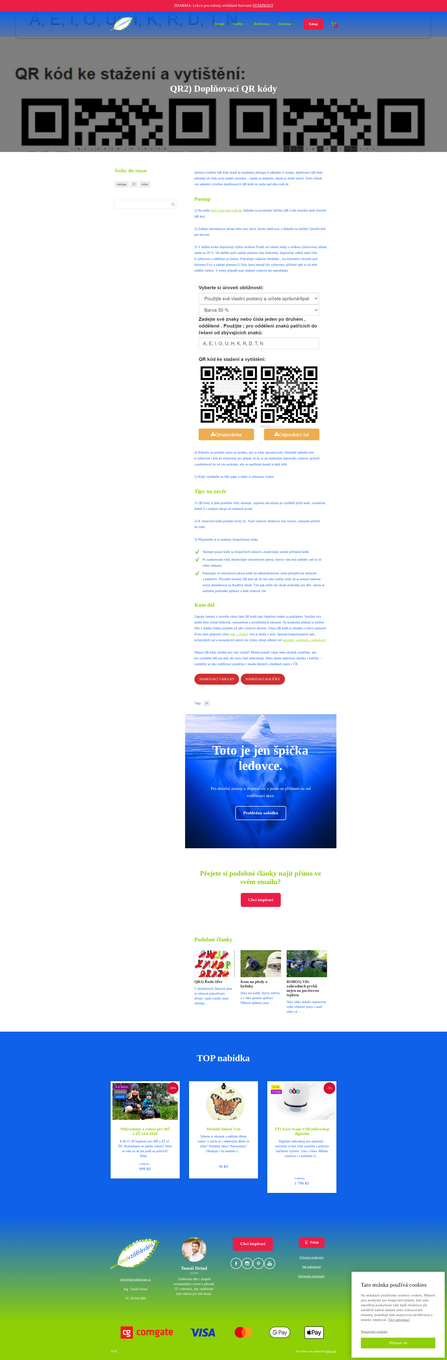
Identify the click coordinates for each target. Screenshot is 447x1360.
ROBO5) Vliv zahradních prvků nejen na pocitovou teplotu (303, 988)
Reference (262, 24)
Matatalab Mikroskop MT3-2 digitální (302, 1131)
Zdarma (284, 24)
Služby (238, 24)
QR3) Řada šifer (208, 982)
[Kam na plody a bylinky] (260, 963)
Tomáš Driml (194, 1268)
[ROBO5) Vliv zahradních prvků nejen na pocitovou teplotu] (307, 963)
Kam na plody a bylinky (254, 984)
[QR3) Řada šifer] (214, 963)
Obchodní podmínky (311, 1276)
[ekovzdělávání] (122, 24)
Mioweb (331, 1351)
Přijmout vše (398, 1343)
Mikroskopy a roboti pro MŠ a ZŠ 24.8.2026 (145, 1131)
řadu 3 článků (239, 634)
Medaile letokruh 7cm (223, 1129)
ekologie (121, 184)
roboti (145, 184)
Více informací (399, 1320)
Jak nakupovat (311, 1267)
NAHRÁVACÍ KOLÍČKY (263, 679)
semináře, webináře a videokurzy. (305, 640)
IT (207, 703)
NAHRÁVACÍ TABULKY (216, 679)
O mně (219, 24)
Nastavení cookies (374, 1331)
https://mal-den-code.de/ (227, 210)
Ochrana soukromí (311, 1257)
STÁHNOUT (263, 5)
